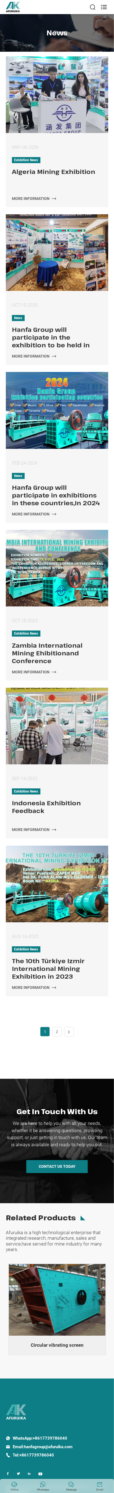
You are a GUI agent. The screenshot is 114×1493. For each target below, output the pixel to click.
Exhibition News (26, 160)
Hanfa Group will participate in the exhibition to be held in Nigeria (51, 337)
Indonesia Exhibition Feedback (46, 807)
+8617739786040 (50, 1438)
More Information (34, 198)
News (18, 318)
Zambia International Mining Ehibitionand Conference (47, 653)
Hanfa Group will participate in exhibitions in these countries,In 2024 (56, 495)
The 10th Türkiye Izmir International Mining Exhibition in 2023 (48, 968)
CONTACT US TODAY (57, 1166)
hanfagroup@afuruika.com (48, 1446)
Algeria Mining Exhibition (53, 172)
